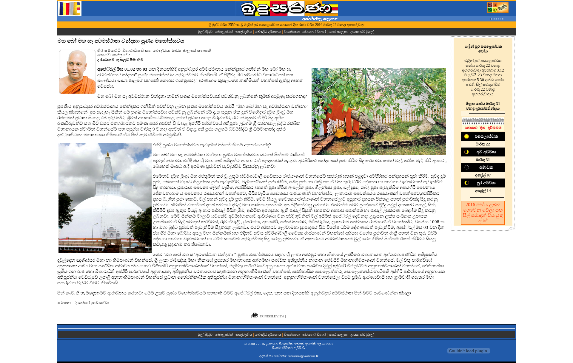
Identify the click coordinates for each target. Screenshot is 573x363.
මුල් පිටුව (205, 32)
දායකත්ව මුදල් (362, 32)
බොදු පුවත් (224, 32)
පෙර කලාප (338, 32)
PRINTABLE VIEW (272, 316)
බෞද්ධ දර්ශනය (268, 32)
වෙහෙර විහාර (314, 32)
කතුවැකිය (243, 32)
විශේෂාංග (292, 32)
